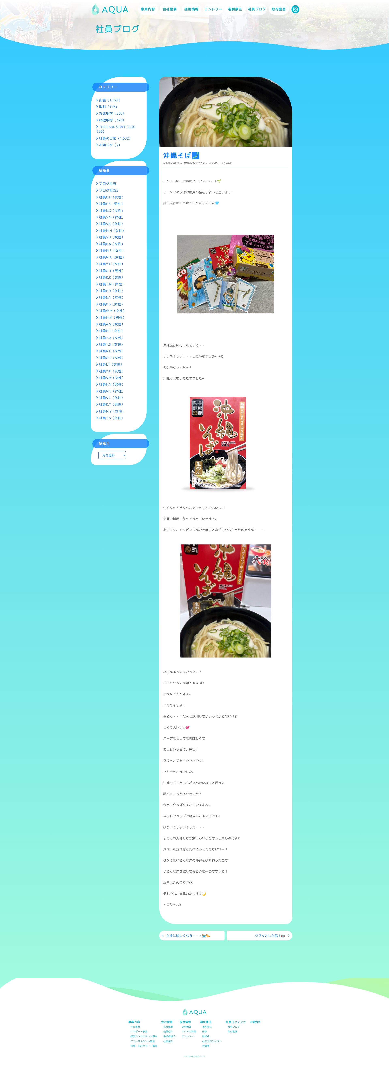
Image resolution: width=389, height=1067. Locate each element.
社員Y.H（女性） (112, 371)
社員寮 (205, 1046)
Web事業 (135, 1027)
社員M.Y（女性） (112, 411)
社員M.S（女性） (112, 391)
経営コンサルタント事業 (143, 1036)
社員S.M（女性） (112, 217)
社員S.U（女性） (112, 237)
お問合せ (255, 1022)
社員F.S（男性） (111, 203)
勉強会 (205, 1036)
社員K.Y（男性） (112, 404)
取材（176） (109, 106)
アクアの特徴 (189, 1031)
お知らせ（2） (110, 145)
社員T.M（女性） (112, 284)
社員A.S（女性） (112, 324)
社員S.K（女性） (112, 223)
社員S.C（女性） (112, 397)
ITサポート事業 (138, 1031)
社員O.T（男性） (112, 270)
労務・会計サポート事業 (143, 1046)
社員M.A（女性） (112, 257)
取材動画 (279, 9)
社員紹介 (168, 1041)
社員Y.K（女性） (112, 263)
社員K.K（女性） (112, 277)
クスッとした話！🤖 (270, 935)
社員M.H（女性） (112, 230)
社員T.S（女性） (112, 344)
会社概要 (168, 1027)
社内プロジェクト (212, 1041)
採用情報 (186, 1027)
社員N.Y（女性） (112, 297)
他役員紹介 (169, 1036)
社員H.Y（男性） (112, 384)
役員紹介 (168, 1031)
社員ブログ (257, 9)
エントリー (213, 9)
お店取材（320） (112, 113)
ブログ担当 (176, 162)
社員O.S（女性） (112, 357)
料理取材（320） (112, 120)
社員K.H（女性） (112, 197)
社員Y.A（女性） (112, 337)
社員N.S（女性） (112, 210)
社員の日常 (226, 162)
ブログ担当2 (108, 190)
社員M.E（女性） (112, 250)
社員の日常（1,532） (115, 138)
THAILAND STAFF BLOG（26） (115, 129)
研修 (204, 1031)
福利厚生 (207, 1027)
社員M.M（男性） (112, 317)
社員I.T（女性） (111, 364)
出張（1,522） (110, 100)
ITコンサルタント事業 (142, 1041)
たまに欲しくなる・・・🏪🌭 (188, 935)
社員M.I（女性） (111, 330)
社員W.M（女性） (112, 310)
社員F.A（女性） (112, 243)
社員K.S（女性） (112, 304)
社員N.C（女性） (112, 351)
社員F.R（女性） (112, 290)
